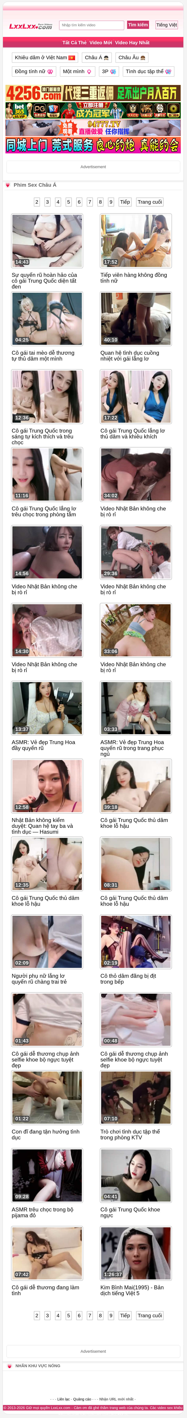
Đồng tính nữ (31, 71)
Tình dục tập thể (145, 71)
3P (106, 71)
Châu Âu (129, 57)
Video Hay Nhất (132, 42)
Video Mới (100, 42)
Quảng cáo (82, 1399)
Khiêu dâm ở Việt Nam (41, 57)
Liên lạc (63, 1399)
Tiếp (125, 202)
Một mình (74, 71)
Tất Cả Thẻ (74, 42)
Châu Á (94, 57)
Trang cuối (150, 202)
